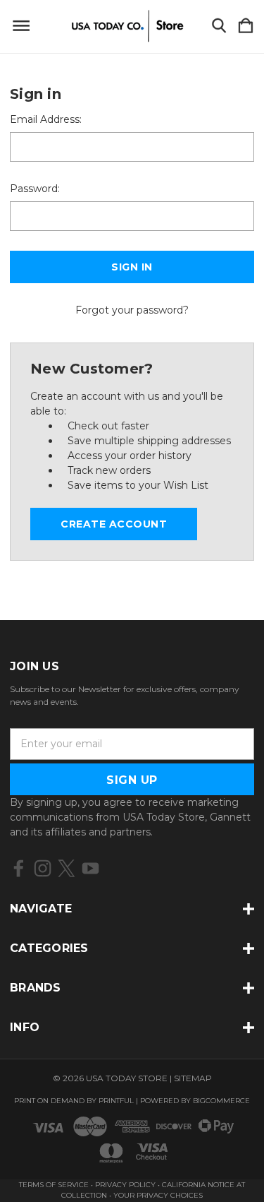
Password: (35, 188)
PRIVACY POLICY (126, 1184)
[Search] (219, 26)
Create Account (114, 524)
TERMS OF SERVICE (54, 1184)
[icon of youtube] (90, 868)
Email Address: (46, 119)
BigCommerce (221, 1100)
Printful (116, 1100)
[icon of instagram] (42, 868)
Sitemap (193, 1078)
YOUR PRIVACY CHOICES (158, 1195)
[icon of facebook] (18, 868)
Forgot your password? (132, 310)
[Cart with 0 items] (245, 26)
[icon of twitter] (66, 868)
